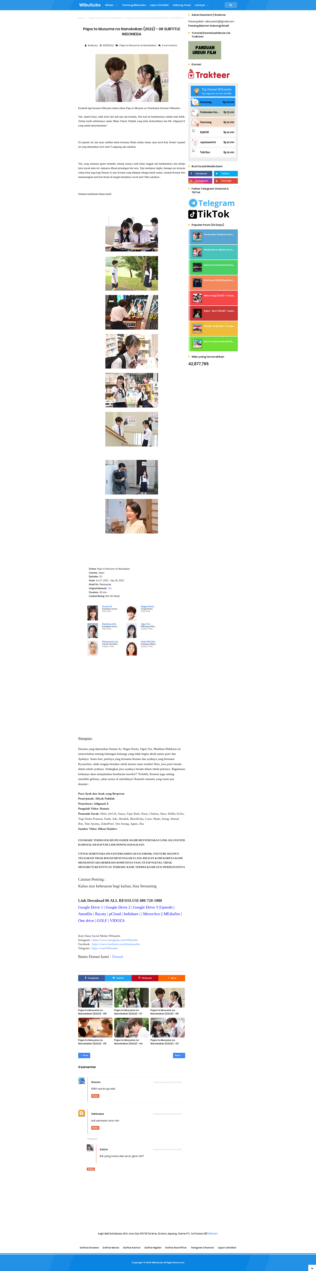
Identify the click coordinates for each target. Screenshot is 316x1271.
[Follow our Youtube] (226, 181)
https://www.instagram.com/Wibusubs (115, 940)
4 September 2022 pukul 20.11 (167, 1082)
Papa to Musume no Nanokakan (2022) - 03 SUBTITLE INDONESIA (164, 1043)
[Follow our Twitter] (226, 173)
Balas (95, 1096)
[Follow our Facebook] (200, 173)
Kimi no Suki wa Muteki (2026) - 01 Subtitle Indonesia (233, 341)
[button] (171, 978)
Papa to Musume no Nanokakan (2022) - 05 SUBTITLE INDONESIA (92, 1043)
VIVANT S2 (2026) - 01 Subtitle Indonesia (226, 326)
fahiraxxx (97, 1114)
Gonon (96, 1082)
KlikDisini (213, 1233)
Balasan (93, 1138)
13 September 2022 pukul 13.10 (167, 1149)
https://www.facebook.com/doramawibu (116, 944)
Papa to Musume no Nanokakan (138, 45)
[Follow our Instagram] (200, 181)
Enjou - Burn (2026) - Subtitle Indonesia (226, 310)
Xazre (104, 1149)
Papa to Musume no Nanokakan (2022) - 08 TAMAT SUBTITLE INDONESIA (94, 1014)
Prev (85, 1055)
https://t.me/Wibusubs (105, 948)
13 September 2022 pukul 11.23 (167, 1114)
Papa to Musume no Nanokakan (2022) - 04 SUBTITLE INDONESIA (128, 1043)
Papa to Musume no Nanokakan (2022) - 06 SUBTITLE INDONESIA (164, 1014)
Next (178, 1055)
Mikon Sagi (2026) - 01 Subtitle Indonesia (227, 295)
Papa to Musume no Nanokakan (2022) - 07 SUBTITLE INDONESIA (128, 1014)
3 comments (170, 45)
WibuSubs (157, 1262)
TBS (110, 588)
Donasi (117, 956)
